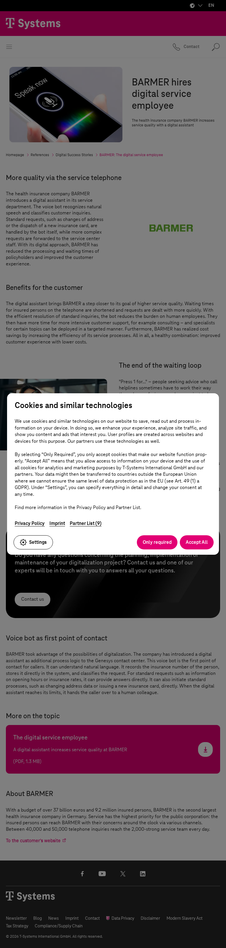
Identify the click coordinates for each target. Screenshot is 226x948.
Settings (38, 542)
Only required (157, 542)
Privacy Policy (30, 523)
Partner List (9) (86, 523)
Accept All (197, 542)
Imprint (57, 523)
